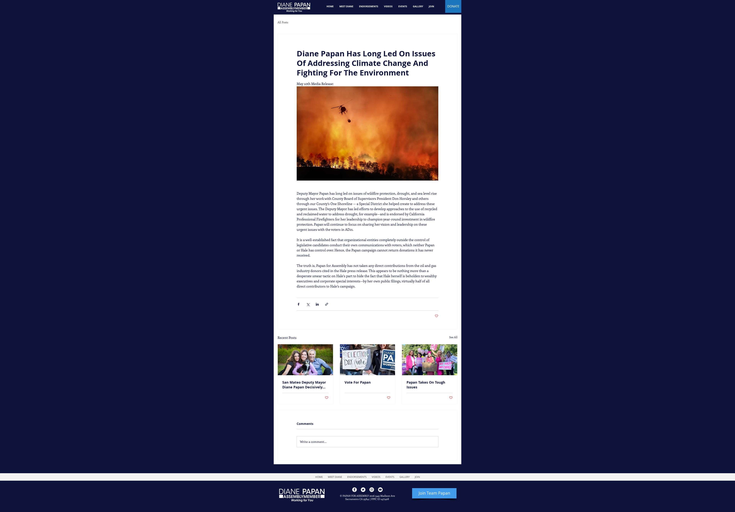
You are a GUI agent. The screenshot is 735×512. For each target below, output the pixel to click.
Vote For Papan (358, 382)
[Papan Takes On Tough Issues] (429, 359)
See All (453, 337)
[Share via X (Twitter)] (308, 304)
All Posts (283, 22)
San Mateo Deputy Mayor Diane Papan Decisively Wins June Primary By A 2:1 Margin (304, 385)
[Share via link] (326, 304)
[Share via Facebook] (298, 304)
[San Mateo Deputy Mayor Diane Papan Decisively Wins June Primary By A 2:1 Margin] (305, 359)
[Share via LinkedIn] (317, 304)
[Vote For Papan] (367, 359)
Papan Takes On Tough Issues (426, 385)
